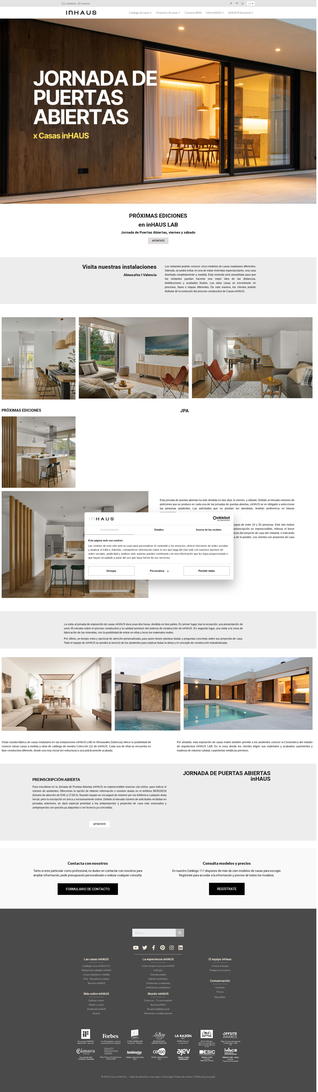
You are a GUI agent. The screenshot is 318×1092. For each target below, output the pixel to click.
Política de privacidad (205, 1076)
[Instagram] (171, 947)
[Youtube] (135, 947)
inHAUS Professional (239, 12)
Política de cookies (184, 1076)
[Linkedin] (180, 947)
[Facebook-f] (153, 947)
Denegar (111, 570)
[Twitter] (144, 947)
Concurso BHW (193, 12)
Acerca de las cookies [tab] (208, 529)
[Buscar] (180, 933)
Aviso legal (167, 1076)
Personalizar (157, 570)
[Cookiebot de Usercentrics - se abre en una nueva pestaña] (215, 518)
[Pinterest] (162, 947)
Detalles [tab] (159, 529)
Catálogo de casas (139, 12)
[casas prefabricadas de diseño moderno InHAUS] (81, 12)
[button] (227, 889)
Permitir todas (206, 570)
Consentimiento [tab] (109, 529)
